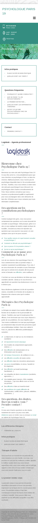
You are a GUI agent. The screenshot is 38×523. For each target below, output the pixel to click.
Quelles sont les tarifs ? (17, 76)
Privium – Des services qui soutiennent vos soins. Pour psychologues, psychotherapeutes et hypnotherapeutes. (18, 516)
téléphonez (5, 415)
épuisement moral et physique (16, 342)
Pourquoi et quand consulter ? (20, 94)
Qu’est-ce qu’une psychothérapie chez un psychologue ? (17, 111)
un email (33, 415)
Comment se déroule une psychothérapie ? (18, 243)
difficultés (19, 272)
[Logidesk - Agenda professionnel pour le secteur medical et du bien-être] (19, 152)
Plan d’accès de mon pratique (19, 73)
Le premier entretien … (16, 102)
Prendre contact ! (14, 131)
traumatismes (24, 374)
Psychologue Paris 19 (20, 512)
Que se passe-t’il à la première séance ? (17, 246)
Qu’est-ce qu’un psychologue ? (14, 249)
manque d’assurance (13, 355)
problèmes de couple (13, 389)
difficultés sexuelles (13, 358)
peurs (9, 364)
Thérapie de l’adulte (12, 430)
